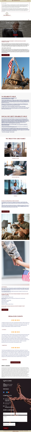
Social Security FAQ (15, 177)
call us (15, 34)
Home (4, 383)
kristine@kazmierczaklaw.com (9, 407)
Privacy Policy (21, 430)
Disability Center (15, 158)
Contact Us (4, 309)
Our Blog (15, 195)
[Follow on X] (5, 392)
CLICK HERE (16, 100)
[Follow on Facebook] (27, 0)
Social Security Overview (7, 385)
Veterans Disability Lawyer (7, 384)
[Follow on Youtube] (8, 392)
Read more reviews (15, 362)
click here (5, 119)
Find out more (5, 55)
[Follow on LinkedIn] (28, 0)
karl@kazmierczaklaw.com (9, 406)
